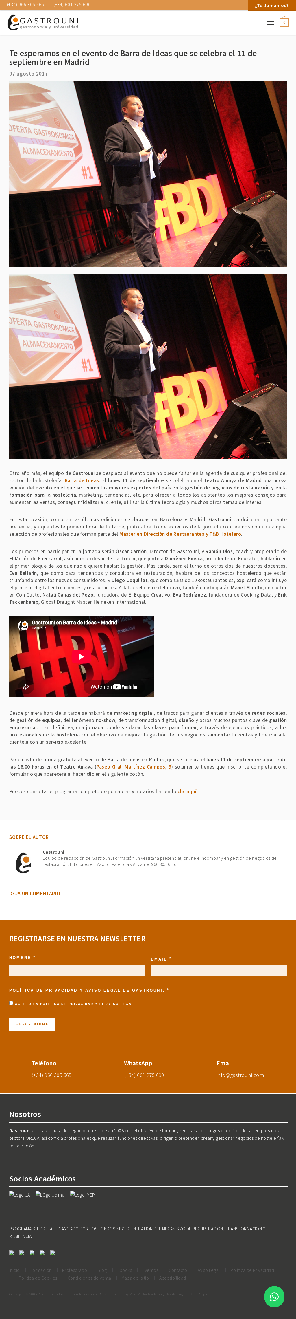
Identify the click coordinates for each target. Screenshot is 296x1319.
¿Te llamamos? (272, 5)
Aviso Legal (120, 1003)
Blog (102, 1270)
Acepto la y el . (75, 1003)
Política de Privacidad (66, 1003)
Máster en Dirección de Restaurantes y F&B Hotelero (180, 534)
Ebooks (124, 1270)
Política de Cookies (38, 1278)
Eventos (150, 1270)
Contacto (178, 1270)
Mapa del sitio (135, 1278)
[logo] (51, 23)
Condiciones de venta (89, 1278)
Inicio (14, 1270)
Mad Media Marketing (147, 1293)
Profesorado (74, 1270)
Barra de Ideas (82, 480)
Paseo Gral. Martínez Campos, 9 (134, 767)
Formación (41, 1270)
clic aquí (186, 791)
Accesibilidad (172, 1278)
